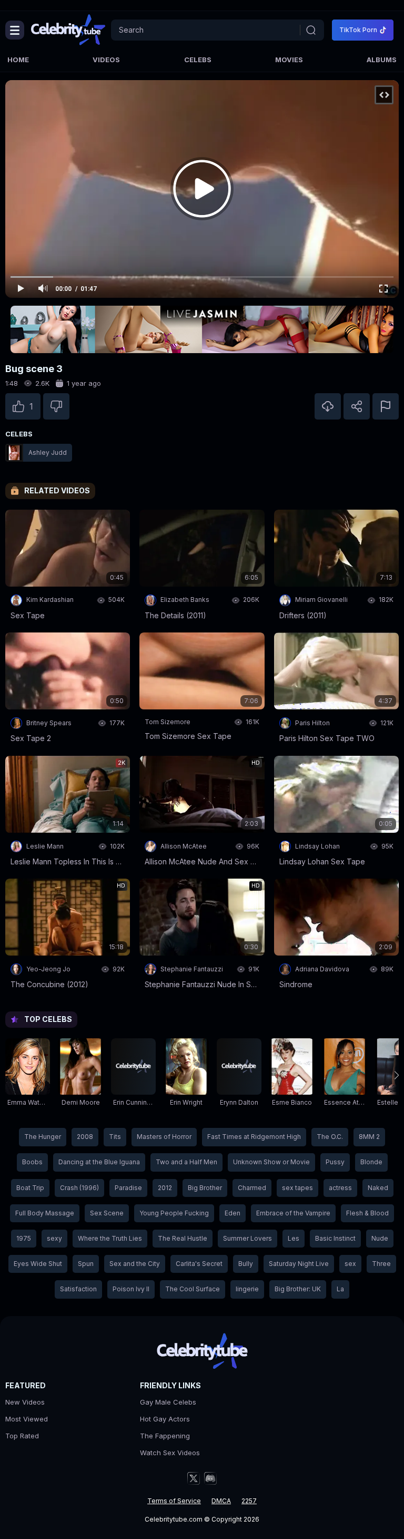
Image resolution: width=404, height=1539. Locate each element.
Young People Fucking (174, 1213)
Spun (86, 1264)
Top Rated (22, 1435)
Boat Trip (30, 1188)
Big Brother (205, 1188)
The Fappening (165, 1435)
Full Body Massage (44, 1213)
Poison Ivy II (131, 1289)
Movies (289, 59)
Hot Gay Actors (165, 1419)
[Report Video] (385, 406)
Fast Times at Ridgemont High (254, 1137)
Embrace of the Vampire (293, 1213)
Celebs (197, 59)
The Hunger (42, 1137)
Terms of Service (174, 1501)
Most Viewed (26, 1419)
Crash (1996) (79, 1188)
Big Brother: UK (298, 1289)
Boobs (32, 1162)
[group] (27, 1075)
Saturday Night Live (299, 1264)
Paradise (128, 1188)
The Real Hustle (182, 1238)
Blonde (371, 1162)
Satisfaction (78, 1289)
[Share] (357, 406)
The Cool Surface (192, 1289)
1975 (23, 1238)
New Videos (25, 1402)
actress (340, 1188)
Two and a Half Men (186, 1162)
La (340, 1289)
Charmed (252, 1188)
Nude (379, 1238)
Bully (245, 1264)
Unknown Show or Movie (271, 1162)
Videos (106, 59)
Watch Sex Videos (170, 1452)
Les (293, 1238)
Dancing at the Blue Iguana (99, 1162)
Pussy (335, 1162)
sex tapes (297, 1188)
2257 (249, 1501)
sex (350, 1264)
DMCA (221, 1501)
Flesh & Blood (367, 1213)
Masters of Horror (164, 1137)
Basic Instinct (335, 1238)
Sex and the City (134, 1264)
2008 (85, 1137)
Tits (115, 1137)
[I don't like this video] (56, 406)
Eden (232, 1213)
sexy (54, 1238)
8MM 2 (369, 1137)
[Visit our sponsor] (202, 329)
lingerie (247, 1289)
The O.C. (330, 1137)
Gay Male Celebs (168, 1402)
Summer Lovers (247, 1238)
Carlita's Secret (199, 1264)
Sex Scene (107, 1213)
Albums (382, 59)
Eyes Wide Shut (38, 1264)
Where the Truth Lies (110, 1238)
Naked (378, 1188)
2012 (165, 1188)
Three (381, 1264)
